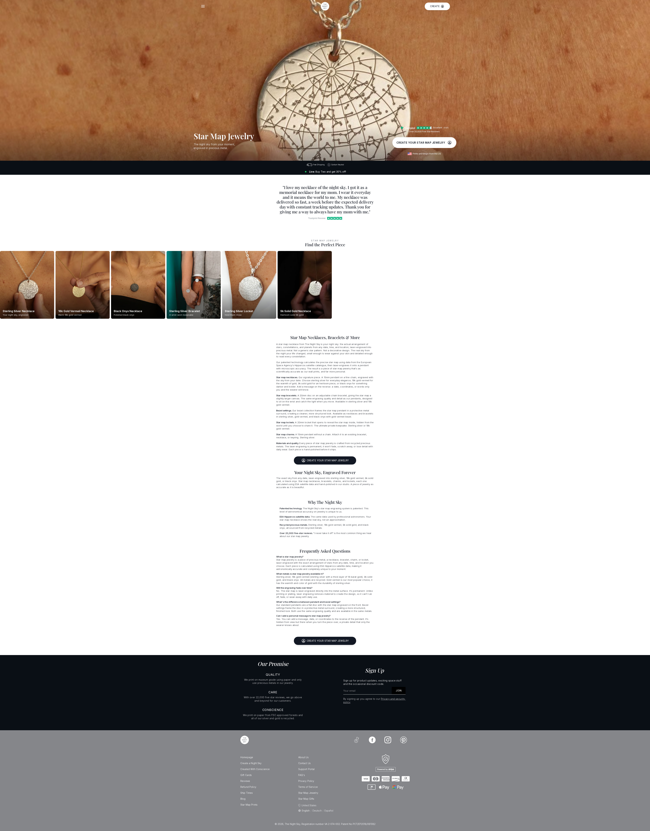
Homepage (246, 757)
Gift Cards (246, 775)
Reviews (245, 781)
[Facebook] (372, 740)
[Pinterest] (403, 740)
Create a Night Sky (251, 763)
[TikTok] (356, 740)
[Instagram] (387, 740)
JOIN (399, 690)
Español (328, 810)
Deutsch (317, 810)
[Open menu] (203, 6)
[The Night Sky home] (325, 6)
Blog (243, 798)
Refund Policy (248, 786)
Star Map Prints (248, 804)
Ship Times (246, 792)
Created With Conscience (255, 769)
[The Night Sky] (244, 740)
